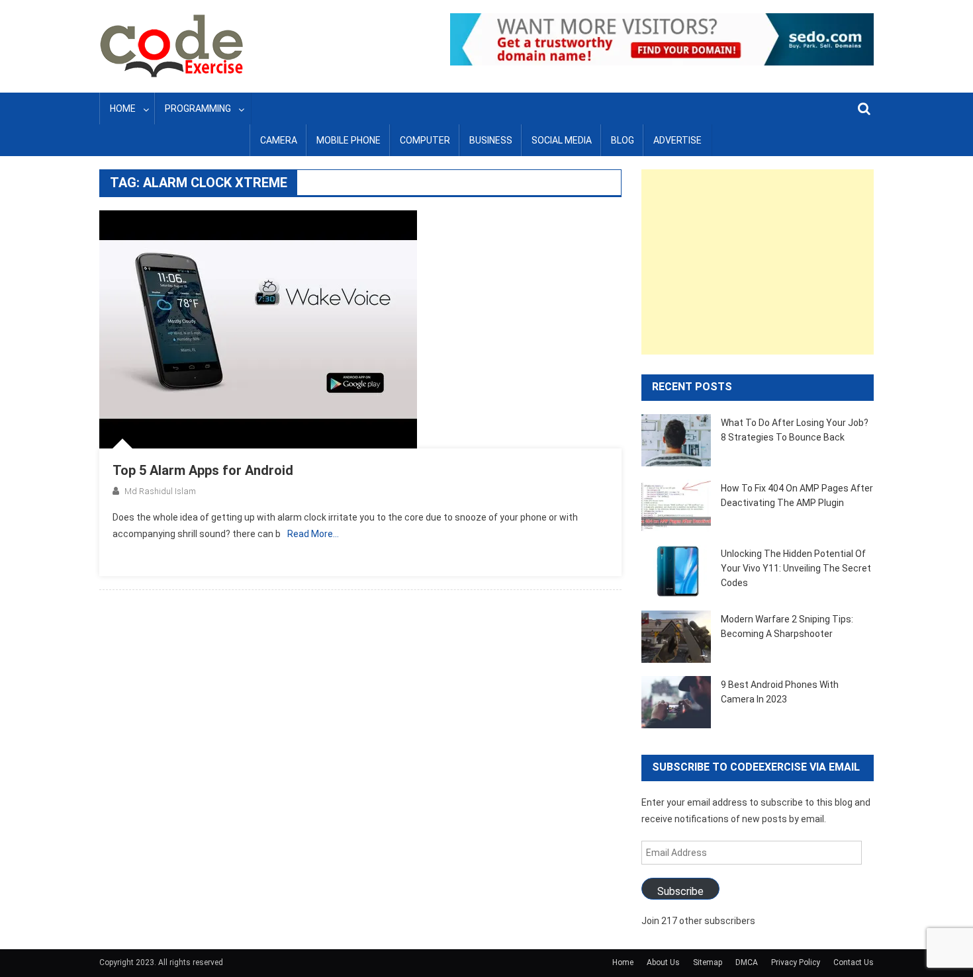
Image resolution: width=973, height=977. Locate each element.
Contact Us (853, 962)
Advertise (677, 140)
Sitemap (707, 962)
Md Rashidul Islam (160, 491)
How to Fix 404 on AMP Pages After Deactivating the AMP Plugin (797, 495)
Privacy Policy (795, 962)
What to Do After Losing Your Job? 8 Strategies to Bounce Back (794, 430)
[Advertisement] (757, 262)
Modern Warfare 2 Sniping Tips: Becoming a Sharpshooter (787, 626)
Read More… (313, 534)
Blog (622, 140)
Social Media (562, 140)
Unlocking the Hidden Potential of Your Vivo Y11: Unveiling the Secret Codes (796, 568)
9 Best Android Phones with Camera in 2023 (780, 691)
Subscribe (680, 891)
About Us (663, 962)
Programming (198, 108)
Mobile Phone (348, 140)
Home (123, 108)
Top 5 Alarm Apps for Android (203, 470)
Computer (425, 140)
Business (490, 140)
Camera (278, 140)
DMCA (746, 962)
